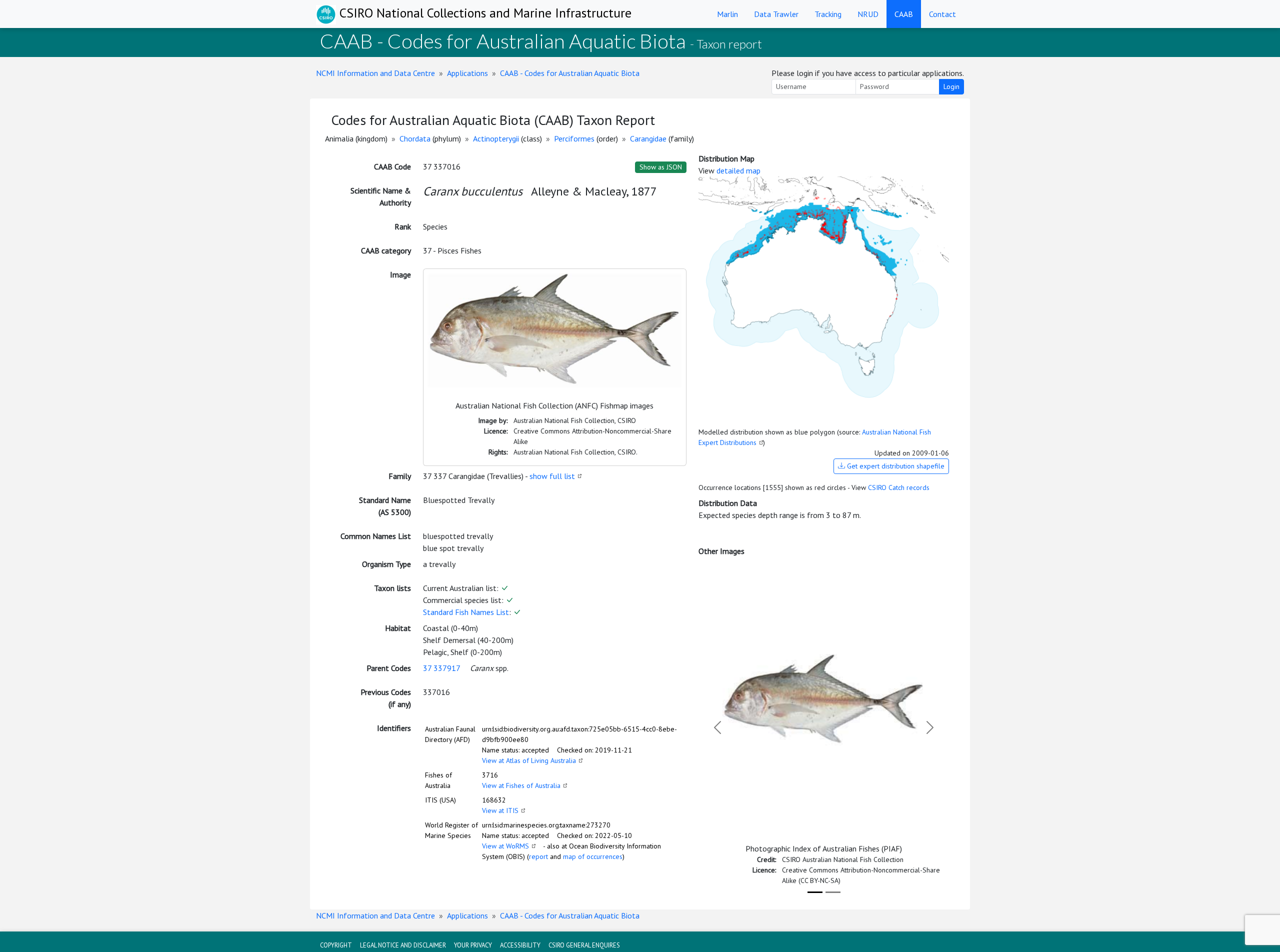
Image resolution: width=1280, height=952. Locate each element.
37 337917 (441, 668)
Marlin (727, 14)
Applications (467, 73)
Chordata (415, 139)
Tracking (828, 14)
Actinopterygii (496, 139)
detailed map (738, 171)
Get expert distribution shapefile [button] (894, 466)
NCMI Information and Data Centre (375, 73)
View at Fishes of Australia (521, 785)
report (538, 856)
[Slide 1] (815, 892)
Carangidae (648, 139)
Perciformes (574, 139)
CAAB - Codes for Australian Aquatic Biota (570, 73)
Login (952, 86)
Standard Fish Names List (466, 612)
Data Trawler (776, 14)
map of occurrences (592, 856)
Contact (942, 14)
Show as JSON (661, 167)
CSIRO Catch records (899, 487)
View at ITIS (500, 810)
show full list (552, 476)
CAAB (903, 14)
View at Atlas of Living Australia (529, 760)
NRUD (868, 14)
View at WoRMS (505, 846)
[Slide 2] (833, 892)
